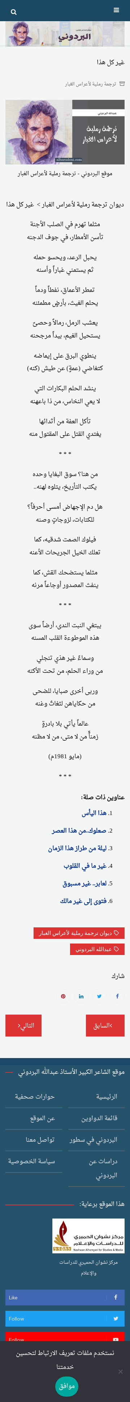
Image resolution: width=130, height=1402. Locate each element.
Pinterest (63, 996)
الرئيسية (106, 1097)
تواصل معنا (40, 1140)
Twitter (99, 996)
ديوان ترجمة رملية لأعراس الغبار (75, 933)
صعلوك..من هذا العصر (79, 831)
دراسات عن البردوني (103, 1169)
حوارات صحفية (35, 1097)
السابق (101, 1026)
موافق (67, 1386)
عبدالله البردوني (93, 949)
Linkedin (81, 996)
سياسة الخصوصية (31, 1162)
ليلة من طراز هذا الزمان (77, 848)
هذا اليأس (94, 813)
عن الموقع (42, 1118)
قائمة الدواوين (99, 1118)
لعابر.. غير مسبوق (84, 884)
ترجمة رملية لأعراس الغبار (90, 84)
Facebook (117, 996)
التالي (27, 1026)
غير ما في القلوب (85, 866)
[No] (121, 1371)
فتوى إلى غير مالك (83, 901)
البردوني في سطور (93, 1140)
